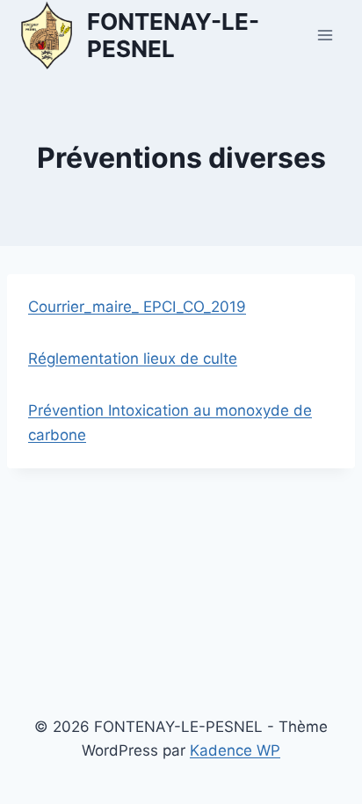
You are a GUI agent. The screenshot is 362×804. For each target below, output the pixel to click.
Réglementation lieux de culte (132, 358)
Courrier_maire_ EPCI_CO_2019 (137, 306)
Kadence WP (235, 750)
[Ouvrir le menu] (324, 34)
